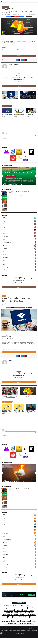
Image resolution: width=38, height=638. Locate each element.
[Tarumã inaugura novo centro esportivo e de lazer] (4, 197)
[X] (19, 60)
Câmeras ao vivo (24, 634)
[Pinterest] (24, 60)
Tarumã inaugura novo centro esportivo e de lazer (16, 195)
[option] (19, 176)
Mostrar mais (19, 55)
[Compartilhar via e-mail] (26, 60)
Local (3, 220)
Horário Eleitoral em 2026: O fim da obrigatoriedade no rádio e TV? (18, 191)
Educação (11, 610)
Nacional (4, 218)
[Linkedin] (22, 60)
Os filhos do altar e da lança (7, 242)
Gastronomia (5, 266)
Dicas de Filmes (13, 608)
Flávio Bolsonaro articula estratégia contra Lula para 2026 (31, 115)
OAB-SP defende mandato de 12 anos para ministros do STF (7, 115)
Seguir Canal (31, 594)
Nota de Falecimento (6, 229)
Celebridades (5, 248)
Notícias (4, 217)
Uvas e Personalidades (6, 267)
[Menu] (1, 1)
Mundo (4, 221)
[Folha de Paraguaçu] (19, 1)
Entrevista (4, 263)
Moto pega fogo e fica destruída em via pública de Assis (14, 184)
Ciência (4, 264)
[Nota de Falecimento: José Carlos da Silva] (4, 205)
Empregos (4, 254)
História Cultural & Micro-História (10, 614)
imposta (12, 53)
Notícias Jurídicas (5, 258)
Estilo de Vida (5, 245)
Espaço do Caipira (5, 239)
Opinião (4, 227)
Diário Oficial (31, 608)
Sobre (12, 634)
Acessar (35, 129)
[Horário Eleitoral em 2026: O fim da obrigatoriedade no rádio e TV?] (4, 193)
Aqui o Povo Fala (5, 270)
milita (27, 37)
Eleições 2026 (5, 226)
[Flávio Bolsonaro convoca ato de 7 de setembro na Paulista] (19, 110)
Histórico (4, 252)
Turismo (20, 623)
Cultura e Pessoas (5, 236)
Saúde (3, 230)
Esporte (4, 233)
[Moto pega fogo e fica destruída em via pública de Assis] (4, 201)
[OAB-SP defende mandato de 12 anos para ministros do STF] (7, 110)
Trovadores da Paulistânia (10, 623)
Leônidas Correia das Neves (7, 14)
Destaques (4, 261)
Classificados (20, 634)
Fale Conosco (15, 634)
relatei (9, 36)
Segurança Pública (5, 255)
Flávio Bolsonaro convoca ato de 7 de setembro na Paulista (19, 115)
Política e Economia (6, 224)
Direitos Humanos (5, 257)
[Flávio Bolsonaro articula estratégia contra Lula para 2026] (31, 110)
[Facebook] (17, 60)
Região (4, 223)
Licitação (4, 269)
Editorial (4, 251)
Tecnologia (34, 621)
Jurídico (4, 260)
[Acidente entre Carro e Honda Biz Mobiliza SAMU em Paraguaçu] (4, 209)
